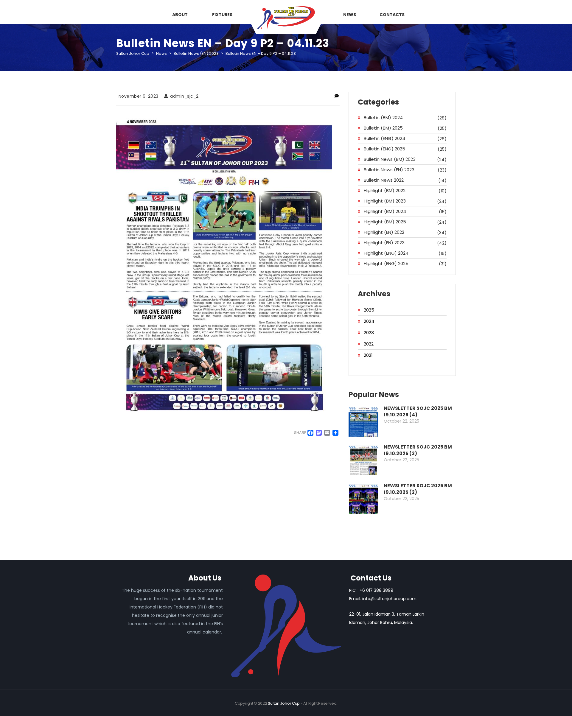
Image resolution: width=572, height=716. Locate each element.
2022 (369, 344)
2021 (368, 355)
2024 (369, 321)
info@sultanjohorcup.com (389, 599)
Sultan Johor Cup (284, 703)
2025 (369, 310)
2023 (369, 332)
